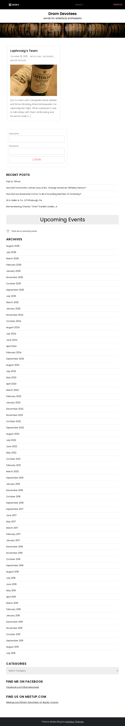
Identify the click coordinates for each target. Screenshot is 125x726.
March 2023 (12, 390)
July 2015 (10, 653)
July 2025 (11, 296)
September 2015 (14, 640)
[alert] (62, 231)
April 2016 (11, 596)
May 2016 (11, 590)
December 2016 (14, 546)
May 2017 (11, 521)
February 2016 (13, 609)
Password (13, 146)
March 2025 (12, 302)
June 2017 (11, 515)
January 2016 (13, 615)
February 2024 (13, 352)
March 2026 (12, 258)
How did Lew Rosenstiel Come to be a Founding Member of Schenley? (43, 194)
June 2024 (11, 339)
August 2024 (13, 327)
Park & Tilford (13, 181)
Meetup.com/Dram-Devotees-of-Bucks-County (32, 702)
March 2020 (12, 471)
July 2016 (11, 577)
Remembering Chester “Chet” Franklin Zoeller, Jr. (32, 206)
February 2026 (13, 264)
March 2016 (12, 603)
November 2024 (14, 314)
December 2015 (14, 621)
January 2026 (13, 271)
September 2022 (15, 427)
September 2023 (15, 358)
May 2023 (11, 377)
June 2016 (11, 584)
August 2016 (12, 571)
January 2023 (13, 402)
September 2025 (15, 289)
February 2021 (13, 465)
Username (14, 133)
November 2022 (14, 415)
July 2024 (11, 333)
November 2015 (14, 628)
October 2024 (13, 321)
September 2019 (14, 477)
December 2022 (14, 408)
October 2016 (13, 559)
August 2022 (12, 433)
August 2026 (13, 246)
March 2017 (12, 527)
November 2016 (14, 552)
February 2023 (13, 396)
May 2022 (11, 452)
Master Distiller (18, 60)
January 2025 (13, 308)
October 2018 (13, 496)
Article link (35, 56)
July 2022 (11, 440)
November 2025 (14, 277)
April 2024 (11, 346)
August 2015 (12, 646)
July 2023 (11, 371)
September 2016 (14, 565)
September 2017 (14, 509)
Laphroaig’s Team (24, 51)
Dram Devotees (62, 13)
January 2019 (13, 484)
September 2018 (14, 502)
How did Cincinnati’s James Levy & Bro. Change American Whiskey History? (46, 187)
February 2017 (13, 534)
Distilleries (48, 56)
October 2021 (13, 458)
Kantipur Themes (74, 721)
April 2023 (11, 383)
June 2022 (11, 446)
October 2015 (13, 634)
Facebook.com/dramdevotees (22, 687)
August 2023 (12, 365)
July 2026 (11, 252)
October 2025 (13, 283)
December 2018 (14, 490)
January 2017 (13, 540)
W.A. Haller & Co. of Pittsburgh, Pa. (24, 200)
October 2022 (13, 421)
